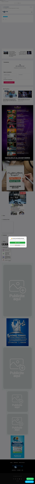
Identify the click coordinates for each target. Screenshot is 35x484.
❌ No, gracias (17, 245)
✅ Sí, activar (17, 242)
